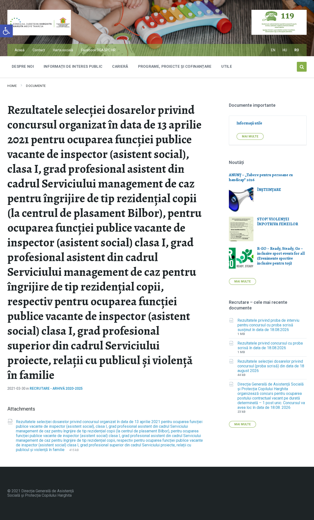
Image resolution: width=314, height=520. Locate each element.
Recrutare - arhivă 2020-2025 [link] (56, 388)
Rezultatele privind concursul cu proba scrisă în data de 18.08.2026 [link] (270, 345)
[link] (6, 31)
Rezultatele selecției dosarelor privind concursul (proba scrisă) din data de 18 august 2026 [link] (270, 366)
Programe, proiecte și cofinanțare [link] (175, 66)
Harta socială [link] (63, 50)
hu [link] (285, 50)
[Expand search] (302, 67)
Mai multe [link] (250, 136)
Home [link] (12, 86)
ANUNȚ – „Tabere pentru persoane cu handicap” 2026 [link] (261, 177)
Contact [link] (39, 50)
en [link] (273, 50)
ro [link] (296, 50)
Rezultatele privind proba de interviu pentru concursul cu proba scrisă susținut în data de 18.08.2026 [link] (268, 325)
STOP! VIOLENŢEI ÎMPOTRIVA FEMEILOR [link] (277, 221)
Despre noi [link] (23, 66)
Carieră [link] (120, 66)
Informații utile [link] (249, 123)
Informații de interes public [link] (73, 66)
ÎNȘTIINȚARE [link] (269, 189)
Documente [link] (36, 86)
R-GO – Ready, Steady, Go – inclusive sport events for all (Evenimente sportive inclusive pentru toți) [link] (281, 256)
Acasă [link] (20, 50)
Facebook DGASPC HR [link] (98, 50)
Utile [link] (226, 66)
